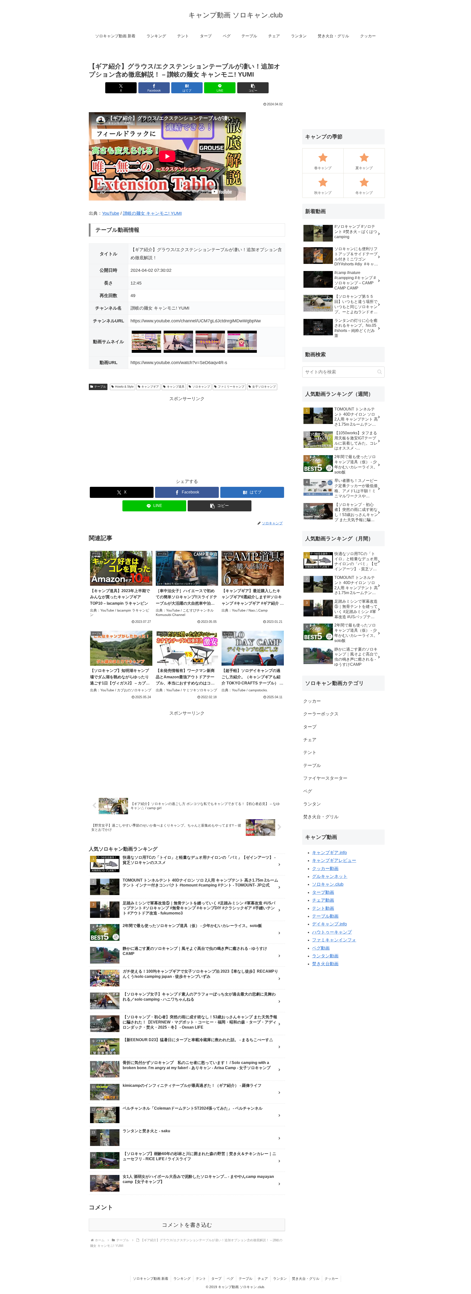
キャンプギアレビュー (334, 860)
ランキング (182, 1278)
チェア (263, 1278)
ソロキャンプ (201, 386)
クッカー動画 (325, 868)
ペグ (230, 1278)
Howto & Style (124, 386)
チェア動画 (323, 900)
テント (201, 1278)
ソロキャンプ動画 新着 (150, 1278)
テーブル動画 (325, 916)
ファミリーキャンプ (231, 386)
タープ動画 (323, 892)
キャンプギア (150, 386)
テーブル (100, 386)
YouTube (110, 213)
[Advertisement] (187, 437)
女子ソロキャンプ (264, 386)
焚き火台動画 (325, 963)
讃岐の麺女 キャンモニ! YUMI (152, 213)
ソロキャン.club (327, 884)
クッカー (331, 1278)
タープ (216, 1278)
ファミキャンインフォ (334, 940)
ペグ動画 (321, 948)
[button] (253, 87)
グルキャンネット (329, 876)
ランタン (280, 1278)
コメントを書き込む (187, 1225)
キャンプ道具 (175, 386)
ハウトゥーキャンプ (332, 932)
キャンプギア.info (329, 852)
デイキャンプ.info (329, 924)
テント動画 (323, 908)
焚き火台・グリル (305, 1278)
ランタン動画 (325, 955)
